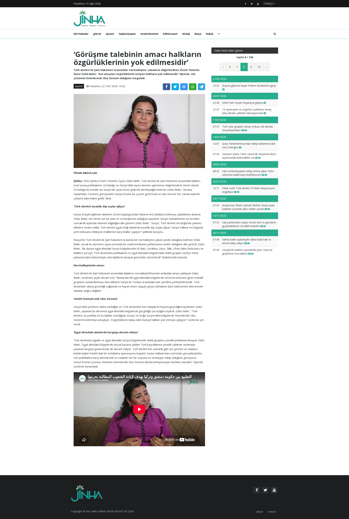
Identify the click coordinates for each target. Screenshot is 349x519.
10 (259, 67)
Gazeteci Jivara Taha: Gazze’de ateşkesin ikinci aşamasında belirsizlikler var (249, 155)
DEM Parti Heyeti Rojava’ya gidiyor (242, 102)
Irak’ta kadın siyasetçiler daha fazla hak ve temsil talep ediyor (246, 241)
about (259, 511)
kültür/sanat (170, 33)
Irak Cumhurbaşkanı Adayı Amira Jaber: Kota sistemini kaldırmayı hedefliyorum (248, 172)
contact (271, 511)
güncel (97, 33)
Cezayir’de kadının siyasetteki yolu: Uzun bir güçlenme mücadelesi (247, 251)
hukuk (209, 33)
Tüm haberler (80, 33)
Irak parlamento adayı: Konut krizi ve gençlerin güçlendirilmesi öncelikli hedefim (249, 224)
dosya (197, 33)
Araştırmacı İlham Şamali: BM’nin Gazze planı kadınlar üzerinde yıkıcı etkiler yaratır (248, 207)
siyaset (110, 33)
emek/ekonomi (149, 33)
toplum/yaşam (127, 33)
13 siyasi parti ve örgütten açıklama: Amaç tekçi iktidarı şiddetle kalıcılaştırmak (247, 111)
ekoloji (186, 33)
